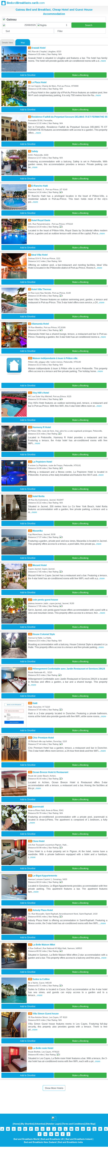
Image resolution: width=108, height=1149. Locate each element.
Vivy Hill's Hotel (40, 393)
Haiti (34, 703)
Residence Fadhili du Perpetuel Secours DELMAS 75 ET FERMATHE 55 (69, 117)
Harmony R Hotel (41, 427)
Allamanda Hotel (40, 324)
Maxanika (37, 531)
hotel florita (38, 496)
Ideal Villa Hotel (39, 255)
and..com (26, 2)
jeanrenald (38, 806)
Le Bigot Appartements (44, 875)
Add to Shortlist (27, 75)
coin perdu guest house (45, 600)
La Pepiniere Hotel (42, 462)
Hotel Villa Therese (41, 289)
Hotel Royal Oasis (40, 220)
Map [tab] (23, 42)
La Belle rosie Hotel (42, 1048)
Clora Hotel (38, 841)
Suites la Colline (41, 979)
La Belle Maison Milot (43, 944)
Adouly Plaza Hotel (42, 910)
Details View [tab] (7, 42)
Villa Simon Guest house (45, 1013)
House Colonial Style (43, 634)
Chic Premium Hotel (43, 738)
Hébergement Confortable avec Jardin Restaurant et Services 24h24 (68, 669)
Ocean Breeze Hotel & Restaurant (50, 772)
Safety (34, 151)
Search (88, 25)
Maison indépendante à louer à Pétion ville (54, 358)
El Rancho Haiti (39, 186)
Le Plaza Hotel (38, 82)
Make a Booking (80, 75)
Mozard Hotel (39, 565)
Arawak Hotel (38, 48)
